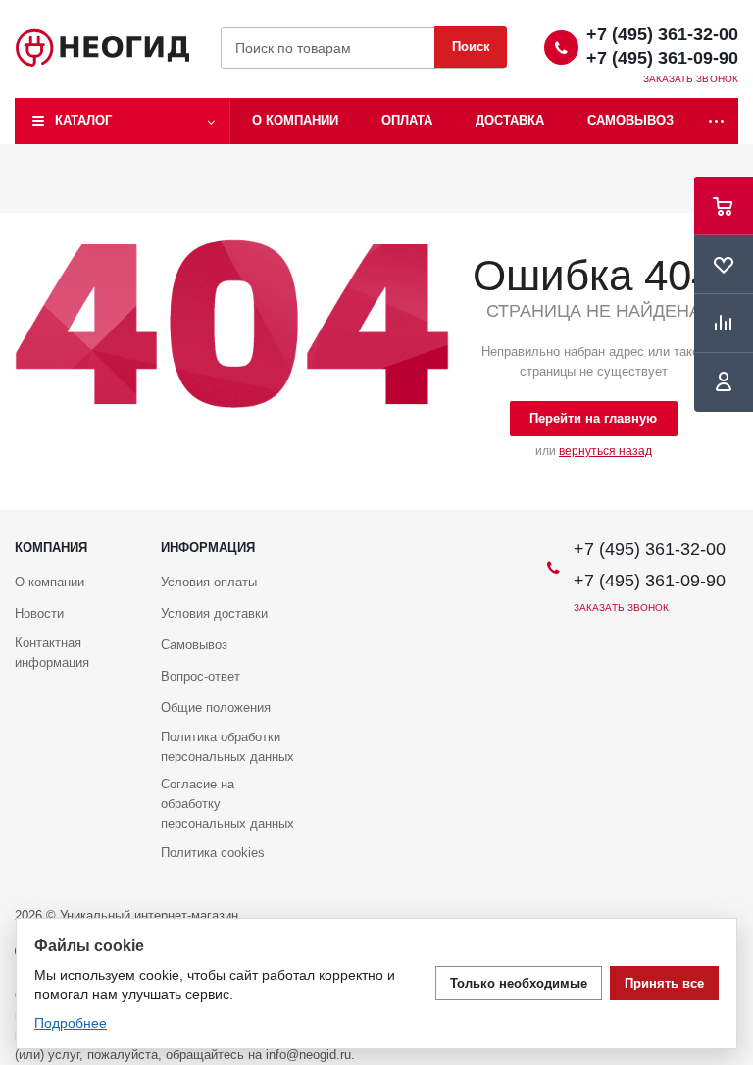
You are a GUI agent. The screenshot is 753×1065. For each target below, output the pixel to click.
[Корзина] (723, 206)
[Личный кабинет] (723, 382)
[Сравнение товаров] (723, 323)
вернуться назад (605, 451)
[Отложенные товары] (723, 264)
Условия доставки (214, 613)
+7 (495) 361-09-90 (662, 58)
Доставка (510, 120)
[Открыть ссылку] (716, 121)
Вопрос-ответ (200, 676)
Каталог (83, 120)
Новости (39, 613)
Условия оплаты (209, 582)
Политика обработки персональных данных (227, 747)
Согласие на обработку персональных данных (227, 804)
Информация (208, 547)
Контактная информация (52, 652)
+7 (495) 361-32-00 (662, 34)
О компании (295, 120)
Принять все (664, 983)
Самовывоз (630, 120)
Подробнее (70, 1023)
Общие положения (216, 707)
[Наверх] (728, 501)
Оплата (406, 120)
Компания (51, 547)
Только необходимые (518, 983)
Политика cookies (213, 852)
